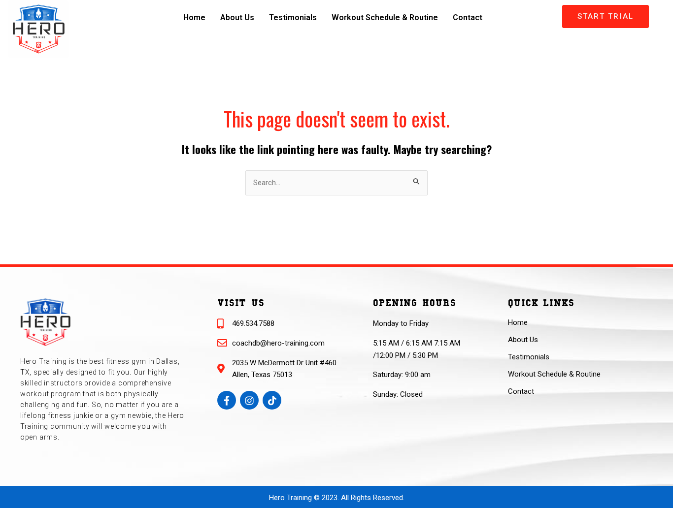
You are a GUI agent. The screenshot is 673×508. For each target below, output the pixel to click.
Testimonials (293, 17)
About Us (237, 17)
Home (194, 17)
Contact (467, 17)
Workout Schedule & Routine (385, 17)
